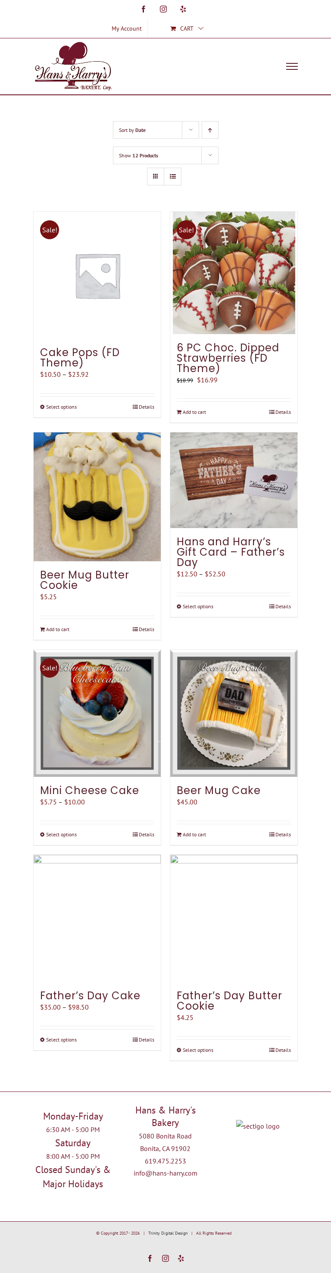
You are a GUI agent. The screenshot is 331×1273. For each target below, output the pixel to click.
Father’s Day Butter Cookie (229, 1000)
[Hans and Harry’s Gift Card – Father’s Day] (233, 480)
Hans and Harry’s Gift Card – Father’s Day (231, 552)
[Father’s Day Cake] (97, 918)
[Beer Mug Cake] (233, 713)
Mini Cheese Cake (89, 790)
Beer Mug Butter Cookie (84, 580)
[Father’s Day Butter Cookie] (233, 918)
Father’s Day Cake (90, 995)
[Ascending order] (210, 130)
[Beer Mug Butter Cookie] (97, 496)
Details (146, 406)
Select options (61, 406)
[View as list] (172, 176)
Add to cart (194, 412)
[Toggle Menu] (292, 66)
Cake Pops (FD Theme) (80, 357)
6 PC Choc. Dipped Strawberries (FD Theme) (228, 358)
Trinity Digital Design (167, 1233)
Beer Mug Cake (219, 790)
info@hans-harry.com (165, 1173)
